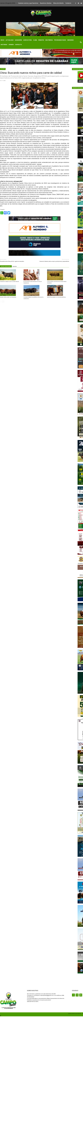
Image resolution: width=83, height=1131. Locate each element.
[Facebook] (75, 3)
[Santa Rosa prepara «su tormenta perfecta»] (58, 290)
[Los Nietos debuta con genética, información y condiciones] (34, 290)
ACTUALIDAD (10, 40)
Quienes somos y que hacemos (28, 3)
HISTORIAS (4, 44)
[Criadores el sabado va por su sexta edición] (11, 274)
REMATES (41, 40)
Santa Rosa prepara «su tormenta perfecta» (56, 297)
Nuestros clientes (45, 3)
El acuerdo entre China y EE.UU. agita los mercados (12, 261)
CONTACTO (18, 44)
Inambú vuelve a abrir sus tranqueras (8, 297)
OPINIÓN (11, 44)
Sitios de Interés (58, 3)
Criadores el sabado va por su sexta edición (9, 281)
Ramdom (15, 266)
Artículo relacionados (6, 266)
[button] (80, 42)
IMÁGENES (70, 40)
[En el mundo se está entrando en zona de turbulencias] (34, 274)
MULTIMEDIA (49, 40)
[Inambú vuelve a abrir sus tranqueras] (11, 290)
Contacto (68, 3)
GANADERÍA (18, 40)
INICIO (2, 40)
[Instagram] (78, 3)
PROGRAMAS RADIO (60, 40)
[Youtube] (81, 3)
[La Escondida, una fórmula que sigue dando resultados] (58, 274)
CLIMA (35, 40)
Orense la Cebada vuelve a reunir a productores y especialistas (54, 261)
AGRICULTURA (27, 40)
